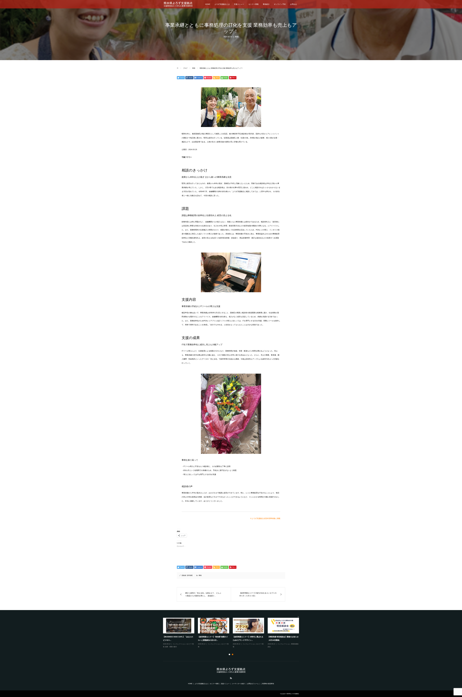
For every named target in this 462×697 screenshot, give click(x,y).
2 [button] (232, 654)
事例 (236, 37)
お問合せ (293, 4)
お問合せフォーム (253, 683)
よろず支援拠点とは (222, 4)
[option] (233, 633)
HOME (207, 4)
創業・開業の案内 (171, 647)
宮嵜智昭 (189, 575)
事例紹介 (266, 4)
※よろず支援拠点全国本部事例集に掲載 (265, 518)
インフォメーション (179, 644)
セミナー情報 (253, 4)
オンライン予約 (280, 4)
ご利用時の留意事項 (267, 683)
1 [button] (229, 654)
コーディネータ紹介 (238, 683)
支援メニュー (239, 4)
